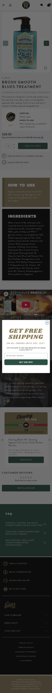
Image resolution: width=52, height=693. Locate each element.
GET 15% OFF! (26, 362)
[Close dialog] (47, 323)
